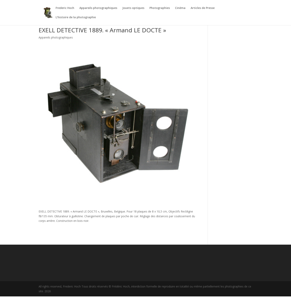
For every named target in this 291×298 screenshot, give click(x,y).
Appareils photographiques (98, 8)
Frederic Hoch (65, 8)
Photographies (159, 8)
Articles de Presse (203, 8)
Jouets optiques (133, 8)
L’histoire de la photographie (76, 17)
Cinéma (180, 8)
